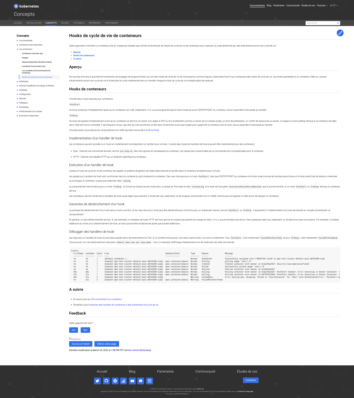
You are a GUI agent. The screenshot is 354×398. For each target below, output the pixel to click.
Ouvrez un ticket (81, 344)
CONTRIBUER (111, 23)
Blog (269, 5)
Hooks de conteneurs (83, 55)
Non (85, 330)
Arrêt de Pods (152, 130)
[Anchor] (84, 67)
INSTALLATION (34, 23)
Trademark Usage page (245, 391)
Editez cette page (106, 344)
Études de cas (308, 5)
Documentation (257, 5)
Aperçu (76, 52)
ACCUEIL (18, 23)
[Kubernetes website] (26, 6)
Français (321, 5)
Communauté (293, 5)
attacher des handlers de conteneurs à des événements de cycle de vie (124, 304)
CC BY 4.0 (200, 389)
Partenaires (278, 5)
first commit (133, 350)
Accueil (102, 371)
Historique (145, 350)
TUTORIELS (79, 23)
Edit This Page (340, 32)
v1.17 (333, 5)
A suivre (77, 58)
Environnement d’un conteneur (107, 299)
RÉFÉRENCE (95, 23)
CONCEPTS (51, 23)
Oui (73, 330)
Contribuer (251, 380)
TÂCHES (65, 23)
